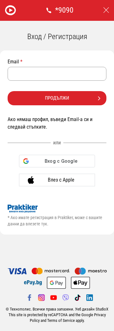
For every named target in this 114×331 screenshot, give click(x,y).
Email (15, 62)
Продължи (57, 98)
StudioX (102, 309)
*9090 (64, 10)
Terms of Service (61, 320)
